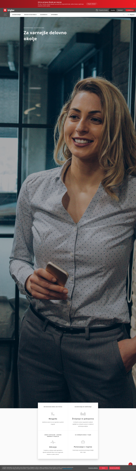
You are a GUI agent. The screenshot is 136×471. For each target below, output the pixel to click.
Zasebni (113, 10)
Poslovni (120, 10)
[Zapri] (133, 467)
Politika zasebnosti (67, 468)
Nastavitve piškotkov (93, 468)
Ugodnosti (43, 14)
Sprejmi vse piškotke (114, 468)
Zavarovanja (16, 14)
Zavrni (103, 468)
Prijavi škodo (91, 4)
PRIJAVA (132, 15)
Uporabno (54, 14)
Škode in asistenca (30, 14)
